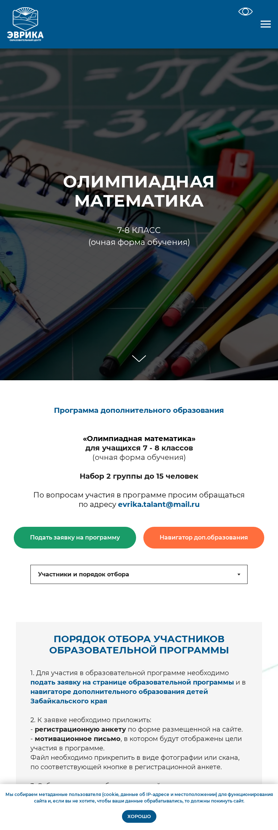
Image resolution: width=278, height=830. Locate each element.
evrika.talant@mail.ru (159, 504)
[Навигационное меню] (266, 24)
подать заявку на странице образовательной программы (132, 682)
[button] (75, 538)
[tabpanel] (139, 709)
